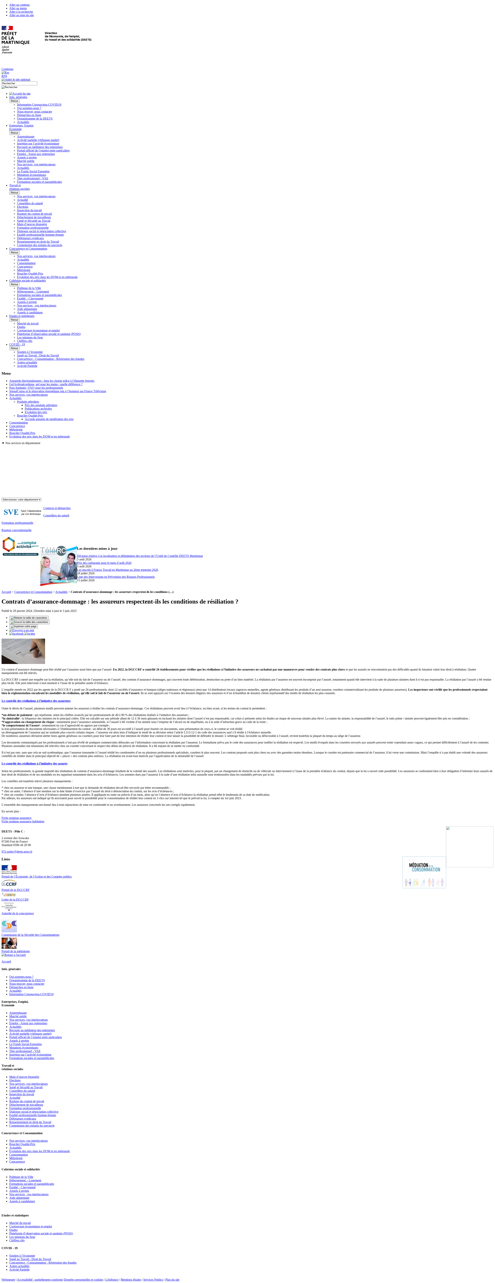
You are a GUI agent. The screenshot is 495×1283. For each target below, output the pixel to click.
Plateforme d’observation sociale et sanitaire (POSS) (49, 334)
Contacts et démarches (57, 508)
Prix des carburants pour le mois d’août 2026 (104, 562)
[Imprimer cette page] (23, 626)
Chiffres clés (24, 341)
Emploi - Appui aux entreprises (36, 154)
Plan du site (172, 1279)
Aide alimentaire (27, 309)
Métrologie (23, 270)
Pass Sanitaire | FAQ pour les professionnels (36, 387)
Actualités (23, 122)
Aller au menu (18, 8)
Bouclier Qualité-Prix (30, 273)
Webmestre (8, 1279)
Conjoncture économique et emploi (38, 330)
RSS (4, 76)
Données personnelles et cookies (83, 1279)
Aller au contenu (19, 4)
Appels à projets (27, 157)
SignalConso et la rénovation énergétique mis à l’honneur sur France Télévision (57, 391)
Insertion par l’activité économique (38, 143)
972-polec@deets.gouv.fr (17, 851)
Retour (14, 100)
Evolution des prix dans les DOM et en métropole (47, 277)
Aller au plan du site (21, 15)
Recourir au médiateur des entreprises (40, 147)
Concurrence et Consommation (33, 592)
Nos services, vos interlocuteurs (36, 164)
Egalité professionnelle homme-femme (40, 234)
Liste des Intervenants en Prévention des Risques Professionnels (116, 576)
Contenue (7, 69)
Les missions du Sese (30, 337)
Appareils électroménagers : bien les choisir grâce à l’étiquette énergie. (52, 380)
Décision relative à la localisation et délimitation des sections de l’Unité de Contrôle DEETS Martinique (140, 556)
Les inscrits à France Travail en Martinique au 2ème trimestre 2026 (117, 569)
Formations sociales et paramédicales (39, 181)
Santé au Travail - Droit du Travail (38, 355)
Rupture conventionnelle (17, 530)
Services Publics (153, 1279)
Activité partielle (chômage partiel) (38, 140)
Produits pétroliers (28, 401)
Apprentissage (25, 136)
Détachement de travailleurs (34, 217)
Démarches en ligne (29, 115)
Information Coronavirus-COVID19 (39, 104)
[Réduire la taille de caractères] (29, 618)
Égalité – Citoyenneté (30, 298)
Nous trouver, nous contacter (34, 111)
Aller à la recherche (21, 11)
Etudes (21, 327)
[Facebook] (16, 633)
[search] (19, 83)
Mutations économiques (31, 174)
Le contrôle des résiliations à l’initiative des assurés (34, 763)
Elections (22, 206)
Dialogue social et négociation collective (41, 231)
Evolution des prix (36, 412)
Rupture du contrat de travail (34, 213)
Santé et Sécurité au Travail (33, 220)
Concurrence (25, 266)
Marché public (26, 161)
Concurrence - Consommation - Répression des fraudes (50, 359)
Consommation (26, 263)
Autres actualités (27, 362)
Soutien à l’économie (30, 352)
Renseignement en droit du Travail (38, 241)
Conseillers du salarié (30, 203)
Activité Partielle (27, 365)
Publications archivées (38, 408)
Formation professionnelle (33, 227)
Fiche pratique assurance (17, 818)
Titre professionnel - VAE (32, 178)
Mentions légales (131, 1279)
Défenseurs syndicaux (30, 238)
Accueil (6, 592)
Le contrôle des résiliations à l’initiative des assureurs (36, 700)
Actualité (22, 199)
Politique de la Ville (29, 288)
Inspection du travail (29, 210)
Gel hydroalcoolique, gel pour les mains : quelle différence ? (46, 384)
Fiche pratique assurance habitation (23, 821)
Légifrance (112, 1279)
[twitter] (29, 633)
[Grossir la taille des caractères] (29, 622)
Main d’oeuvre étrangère (32, 224)
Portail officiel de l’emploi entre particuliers (43, 150)
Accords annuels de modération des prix (49, 419)
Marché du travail (27, 323)
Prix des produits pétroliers (41, 405)
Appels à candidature (30, 312)
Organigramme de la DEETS (35, 118)
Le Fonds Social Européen (33, 171)
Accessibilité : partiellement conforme (40, 1279)
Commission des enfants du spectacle (39, 245)
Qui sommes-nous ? (29, 108)
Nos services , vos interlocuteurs (36, 305)
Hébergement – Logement (33, 291)
